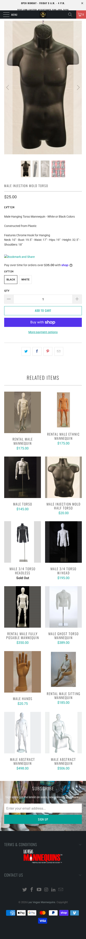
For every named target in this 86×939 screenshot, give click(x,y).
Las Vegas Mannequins (41, 902)
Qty (6, 290)
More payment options (43, 332)
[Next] (77, 87)
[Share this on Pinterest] (47, 351)
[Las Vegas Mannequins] (43, 14)
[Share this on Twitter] (26, 351)
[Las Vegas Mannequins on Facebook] (32, 890)
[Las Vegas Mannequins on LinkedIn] (54, 890)
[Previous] (8, 87)
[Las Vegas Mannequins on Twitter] (25, 890)
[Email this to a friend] (58, 351)
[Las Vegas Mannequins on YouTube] (39, 890)
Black (10, 279)
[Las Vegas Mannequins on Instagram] (46, 890)
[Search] (71, 14)
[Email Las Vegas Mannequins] (61, 890)
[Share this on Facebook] (36, 351)
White (25, 279)
